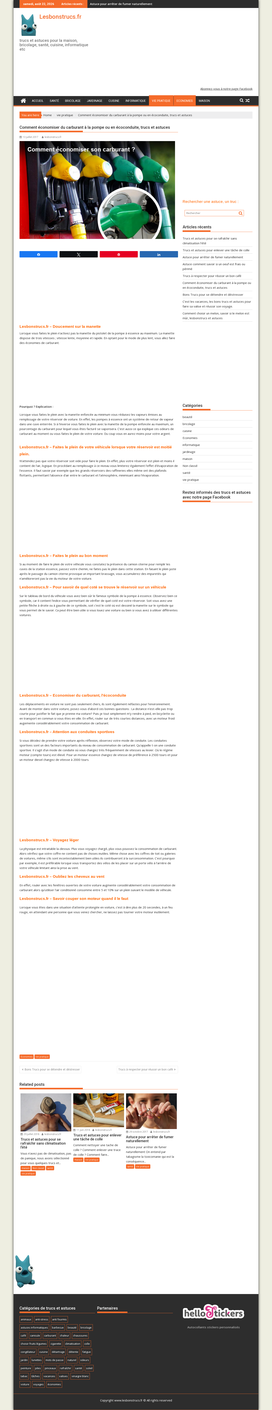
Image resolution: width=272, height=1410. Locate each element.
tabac (24, 1376)
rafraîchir (65, 1368)
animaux (26, 1319)
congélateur (28, 1352)
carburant (50, 1335)
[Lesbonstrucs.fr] (23, 100)
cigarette (56, 1343)
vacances (49, 1376)
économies (54, 1384)
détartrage (58, 1352)
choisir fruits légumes (34, 1343)
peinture (26, 1368)
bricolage (73, 101)
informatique (135, 101)
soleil (89, 1368)
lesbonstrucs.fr (53, 137)
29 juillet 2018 (31, 1134)
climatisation (72, 1343)
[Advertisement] (173, 50)
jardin (24, 1360)
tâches (35, 1376)
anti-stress (41, 1319)
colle (87, 1343)
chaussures (80, 1335)
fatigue (86, 1352)
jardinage (94, 101)
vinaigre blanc (80, 1376)
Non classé (38, 1167)
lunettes (37, 1360)
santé (54, 101)
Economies (185, 101)
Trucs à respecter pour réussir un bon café (145, 1069)
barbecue (58, 1327)
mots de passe (55, 1360)
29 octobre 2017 (138, 1131)
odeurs (84, 1360)
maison (204, 101)
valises (63, 1376)
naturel (72, 1360)
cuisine (114, 101)
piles (38, 1368)
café (23, 1335)
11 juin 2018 (83, 1130)
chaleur (64, 1335)
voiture (25, 1384)
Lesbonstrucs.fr (60, 16)
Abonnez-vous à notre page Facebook (226, 89)
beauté (187, 417)
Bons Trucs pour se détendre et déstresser (52, 1069)
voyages (38, 1384)
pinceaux (50, 1368)
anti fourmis (59, 1319)
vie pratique (161, 101)
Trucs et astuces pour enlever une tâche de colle (216, 250)
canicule (35, 1335)
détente (73, 1352)
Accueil (38, 101)
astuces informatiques (34, 1327)
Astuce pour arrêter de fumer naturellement (121, 4)
